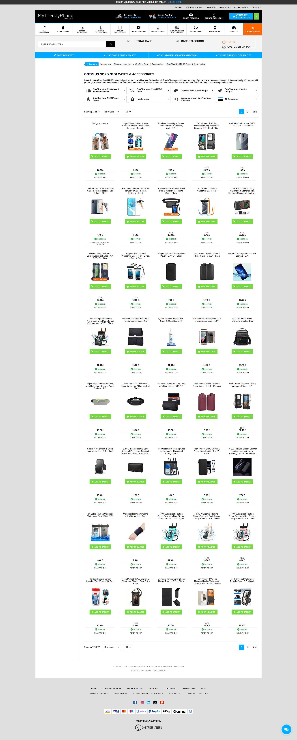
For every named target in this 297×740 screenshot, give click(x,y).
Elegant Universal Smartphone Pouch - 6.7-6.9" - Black (171, 254)
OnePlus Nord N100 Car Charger (236, 90)
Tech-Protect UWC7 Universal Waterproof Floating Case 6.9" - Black (136, 581)
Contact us (174, 693)
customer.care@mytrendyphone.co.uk (165, 666)
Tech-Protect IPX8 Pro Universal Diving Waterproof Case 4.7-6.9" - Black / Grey (207, 125)
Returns (179, 7)
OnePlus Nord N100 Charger (194, 90)
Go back (93, 64)
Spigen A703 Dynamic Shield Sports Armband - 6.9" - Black (100, 450)
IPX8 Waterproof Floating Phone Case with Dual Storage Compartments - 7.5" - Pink (242, 516)
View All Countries (99, 693)
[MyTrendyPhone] (55, 16)
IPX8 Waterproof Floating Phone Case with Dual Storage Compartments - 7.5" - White (206, 516)
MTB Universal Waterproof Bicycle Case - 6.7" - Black (242, 580)
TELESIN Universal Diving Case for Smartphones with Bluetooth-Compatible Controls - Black (242, 190)
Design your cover (100, 123)
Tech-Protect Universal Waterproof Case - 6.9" (207, 189)
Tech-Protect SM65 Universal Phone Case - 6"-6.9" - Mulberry (207, 385)
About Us (211, 7)
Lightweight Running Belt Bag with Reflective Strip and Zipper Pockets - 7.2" (100, 386)
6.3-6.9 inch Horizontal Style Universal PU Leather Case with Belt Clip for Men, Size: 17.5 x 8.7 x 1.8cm (135, 451)
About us (153, 688)
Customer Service (195, 7)
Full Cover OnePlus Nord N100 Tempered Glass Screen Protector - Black (135, 190)
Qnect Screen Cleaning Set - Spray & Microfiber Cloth (171, 319)
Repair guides (241, 7)
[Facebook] (135, 702)
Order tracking (135, 688)
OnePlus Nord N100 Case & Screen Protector (106, 90)
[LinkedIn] (148, 702)
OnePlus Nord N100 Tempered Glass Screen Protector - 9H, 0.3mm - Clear (100, 190)
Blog (203, 688)
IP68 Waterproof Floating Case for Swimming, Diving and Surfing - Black (171, 451)
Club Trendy (225, 7)
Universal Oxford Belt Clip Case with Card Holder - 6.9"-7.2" (171, 385)
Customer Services (112, 688)
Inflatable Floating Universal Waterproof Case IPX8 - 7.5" (100, 515)
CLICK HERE (175, 2)
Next (254, 112)
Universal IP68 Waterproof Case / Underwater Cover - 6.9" (206, 319)
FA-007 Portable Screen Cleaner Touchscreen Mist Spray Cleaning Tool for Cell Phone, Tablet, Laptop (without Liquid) (242, 451)
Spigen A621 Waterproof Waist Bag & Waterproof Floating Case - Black (171, 190)
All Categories (231, 99)
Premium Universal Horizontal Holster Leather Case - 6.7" (135, 319)
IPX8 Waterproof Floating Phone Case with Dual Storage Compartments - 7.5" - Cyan (171, 516)
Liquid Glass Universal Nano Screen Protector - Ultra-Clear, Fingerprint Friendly (135, 125)
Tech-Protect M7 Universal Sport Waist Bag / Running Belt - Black (136, 386)
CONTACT (255, 7)
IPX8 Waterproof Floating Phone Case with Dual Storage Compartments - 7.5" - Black (100, 320)
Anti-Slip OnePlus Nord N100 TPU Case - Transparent (242, 124)
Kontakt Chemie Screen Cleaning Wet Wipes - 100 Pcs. (100, 580)
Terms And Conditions (197, 693)
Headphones (143, 99)
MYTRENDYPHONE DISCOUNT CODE (148, 693)
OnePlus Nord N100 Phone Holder (105, 99)
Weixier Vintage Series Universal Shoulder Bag (242, 319)
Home (93, 688)
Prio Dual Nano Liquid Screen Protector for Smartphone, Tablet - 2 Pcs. (171, 125)
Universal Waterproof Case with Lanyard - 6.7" (242, 254)
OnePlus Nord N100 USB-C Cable (149, 90)
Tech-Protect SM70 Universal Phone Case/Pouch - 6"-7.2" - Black (207, 451)
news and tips (120, 693)
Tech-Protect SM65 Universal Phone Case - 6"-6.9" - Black (207, 254)
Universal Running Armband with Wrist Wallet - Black (135, 515)
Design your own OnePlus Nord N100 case (196, 99)
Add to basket (208, 221)
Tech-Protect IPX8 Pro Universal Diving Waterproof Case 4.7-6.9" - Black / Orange (207, 581)
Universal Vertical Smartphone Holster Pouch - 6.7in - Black (171, 580)
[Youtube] (162, 702)
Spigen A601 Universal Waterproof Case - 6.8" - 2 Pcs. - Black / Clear (136, 255)
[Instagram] (142, 702)
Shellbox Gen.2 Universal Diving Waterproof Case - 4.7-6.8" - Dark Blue (100, 255)
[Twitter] (155, 702)
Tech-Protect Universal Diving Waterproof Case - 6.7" (242, 385)
